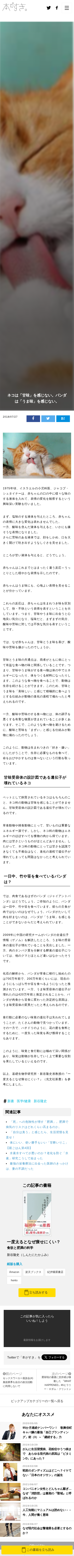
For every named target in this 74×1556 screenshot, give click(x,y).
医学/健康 (24, 1101)
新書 (10, 1101)
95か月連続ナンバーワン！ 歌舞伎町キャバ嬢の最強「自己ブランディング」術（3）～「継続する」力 (47, 1432)
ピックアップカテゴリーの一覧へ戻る (37, 1401)
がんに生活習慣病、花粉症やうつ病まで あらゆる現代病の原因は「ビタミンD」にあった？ (47, 1453)
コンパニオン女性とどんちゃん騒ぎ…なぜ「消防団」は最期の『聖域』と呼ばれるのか (47, 1493)
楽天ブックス (33, 1272)
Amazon (14, 1272)
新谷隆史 (40, 1101)
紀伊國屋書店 (55, 1272)
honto (14, 1280)
